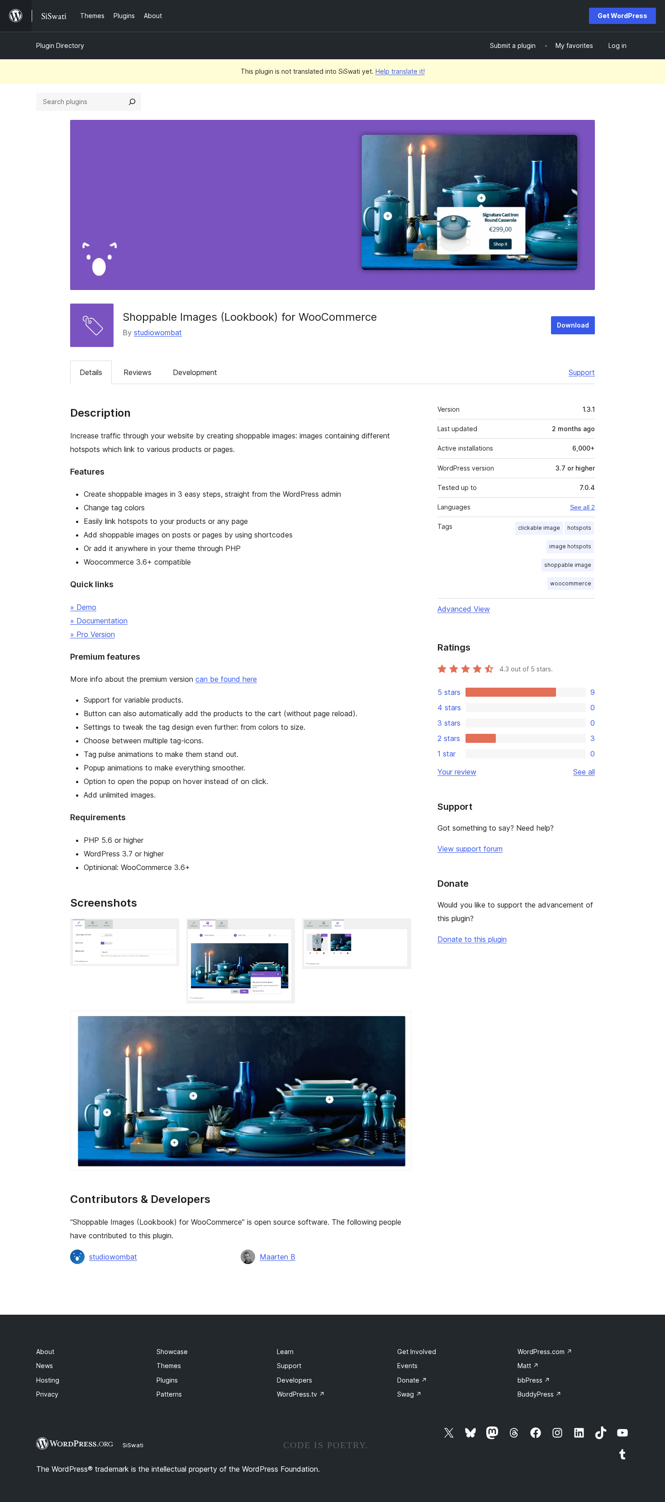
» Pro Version (92, 634)
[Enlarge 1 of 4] (166, 930)
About (45, 1351)
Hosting (47, 1380)
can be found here (226, 679)
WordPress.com (545, 1351)
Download (573, 325)
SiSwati (133, 1445)
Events (407, 1365)
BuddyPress (539, 1394)
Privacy (47, 1394)
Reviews (138, 372)
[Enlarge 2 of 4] (282, 930)
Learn (285, 1351)
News (44, 1365)
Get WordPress (622, 15)
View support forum (470, 848)
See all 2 (582, 507)
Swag (409, 1394)
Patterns (169, 1394)
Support (582, 372)
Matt (528, 1365)
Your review (456, 771)
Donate (412, 1380)
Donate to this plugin (472, 939)
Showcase (172, 1351)
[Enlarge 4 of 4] (399, 1022)
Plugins (167, 1380)
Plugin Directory (60, 45)
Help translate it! (400, 71)
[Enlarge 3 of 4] (399, 930)
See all (584, 771)
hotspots (579, 527)
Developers (294, 1380)
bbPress (534, 1380)
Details (91, 372)
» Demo (83, 607)
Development (195, 372)
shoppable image (567, 564)
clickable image (539, 527)
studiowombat (158, 332)
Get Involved (416, 1351)
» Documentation (99, 620)
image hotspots (570, 546)
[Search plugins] (132, 102)
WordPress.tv (301, 1394)
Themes (169, 1365)
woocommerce (570, 583)
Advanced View (463, 608)
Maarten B (277, 1256)
